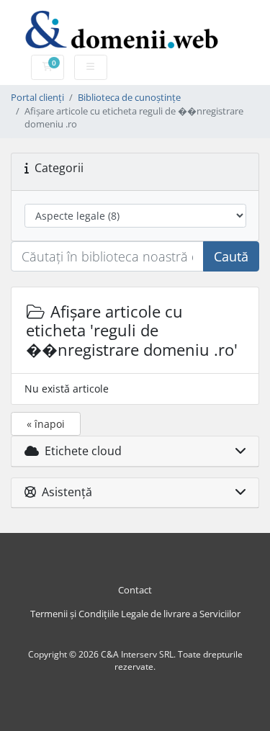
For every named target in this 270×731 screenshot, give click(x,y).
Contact (135, 590)
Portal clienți (37, 97)
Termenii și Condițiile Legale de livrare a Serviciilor (135, 614)
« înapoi (46, 424)
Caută (231, 256)
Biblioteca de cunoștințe (129, 97)
